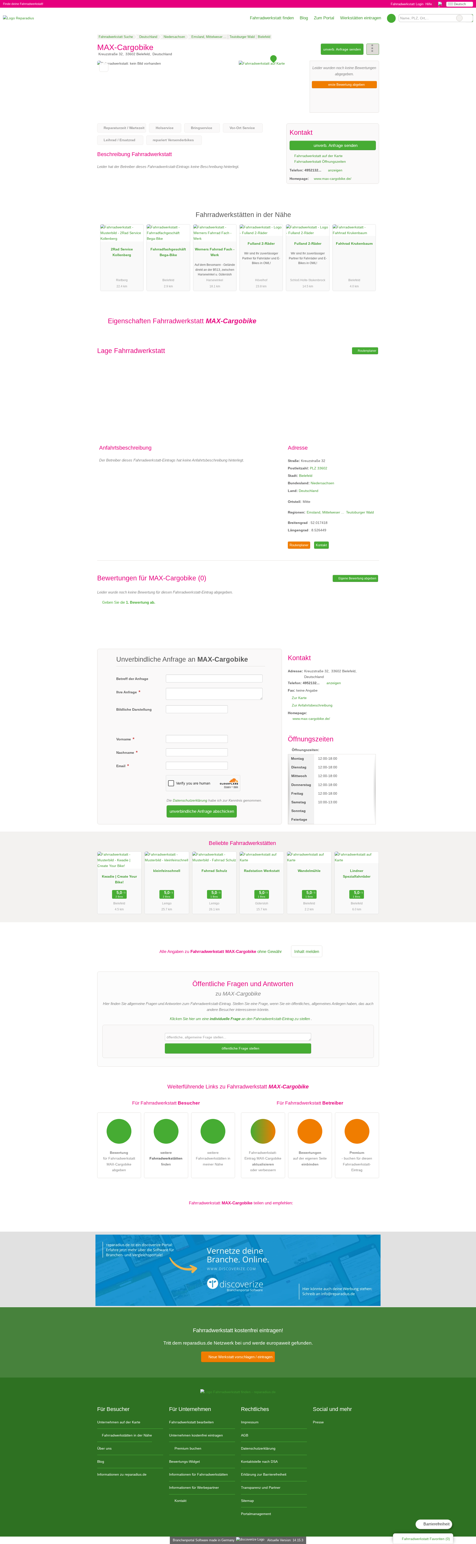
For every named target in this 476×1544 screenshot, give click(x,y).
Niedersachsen (322, 483)
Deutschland (308, 491)
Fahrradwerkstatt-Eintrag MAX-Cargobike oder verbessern (262, 1161)
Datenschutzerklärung (190, 800)
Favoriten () (426, 1539)
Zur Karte (299, 698)
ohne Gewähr (269, 951)
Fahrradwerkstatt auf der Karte (318, 156)
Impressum (250, 1422)
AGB (244, 1435)
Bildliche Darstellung (134, 709)
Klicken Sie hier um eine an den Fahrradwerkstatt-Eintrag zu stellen (240, 1019)
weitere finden (165, 1158)
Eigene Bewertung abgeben (357, 578)
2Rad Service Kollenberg (122, 252)
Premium (368, 219)
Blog (304, 17)
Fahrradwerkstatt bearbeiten (191, 1422)
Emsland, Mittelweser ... (325, 512)
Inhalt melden (306, 951)
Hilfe (428, 4)
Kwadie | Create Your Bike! (119, 879)
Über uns (104, 1448)
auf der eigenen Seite (310, 1158)
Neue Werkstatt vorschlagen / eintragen (240, 1357)
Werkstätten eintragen (360, 17)
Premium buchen (187, 1448)
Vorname (124, 739)
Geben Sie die (128, 602)
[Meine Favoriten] (391, 18)
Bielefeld (305, 476)
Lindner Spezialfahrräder (356, 873)
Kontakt (321, 545)
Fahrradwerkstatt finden (272, 17)
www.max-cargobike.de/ (332, 179)
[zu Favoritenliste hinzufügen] (103, 67)
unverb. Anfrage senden (342, 49)
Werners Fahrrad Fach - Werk (215, 252)
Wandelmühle (309, 871)
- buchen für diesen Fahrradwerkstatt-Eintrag (357, 1161)
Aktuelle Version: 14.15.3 (285, 1540)
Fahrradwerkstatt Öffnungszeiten (319, 161)
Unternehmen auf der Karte (118, 1422)
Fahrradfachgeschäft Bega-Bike (168, 252)
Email (121, 766)
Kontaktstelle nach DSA (259, 1461)
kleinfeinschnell (166, 871)
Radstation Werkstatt (262, 871)
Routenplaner (366, 350)
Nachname (125, 753)
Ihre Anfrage (127, 692)
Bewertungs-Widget (184, 1461)
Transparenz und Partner (260, 1488)
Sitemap (247, 1501)
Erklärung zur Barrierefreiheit (263, 1474)
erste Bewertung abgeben (346, 84)
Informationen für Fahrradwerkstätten (198, 1474)
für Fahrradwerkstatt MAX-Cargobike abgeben (119, 1161)
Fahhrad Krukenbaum (354, 243)
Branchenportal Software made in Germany (203, 1540)
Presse (318, 1422)
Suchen (469, 18)
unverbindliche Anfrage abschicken (202, 811)
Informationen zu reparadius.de (122, 1474)
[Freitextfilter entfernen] (459, 18)
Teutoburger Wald (360, 512)
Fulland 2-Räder (261, 243)
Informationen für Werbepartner (194, 1488)
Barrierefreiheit (435, 1524)
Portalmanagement (256, 1514)
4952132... (312, 170)
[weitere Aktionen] (372, 49)
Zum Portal (324, 17)
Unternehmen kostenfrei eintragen (196, 1435)
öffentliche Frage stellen (240, 1048)
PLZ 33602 (318, 468)
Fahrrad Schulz (214, 871)
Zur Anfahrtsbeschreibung (312, 705)
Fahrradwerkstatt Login (406, 4)
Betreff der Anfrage (132, 679)
